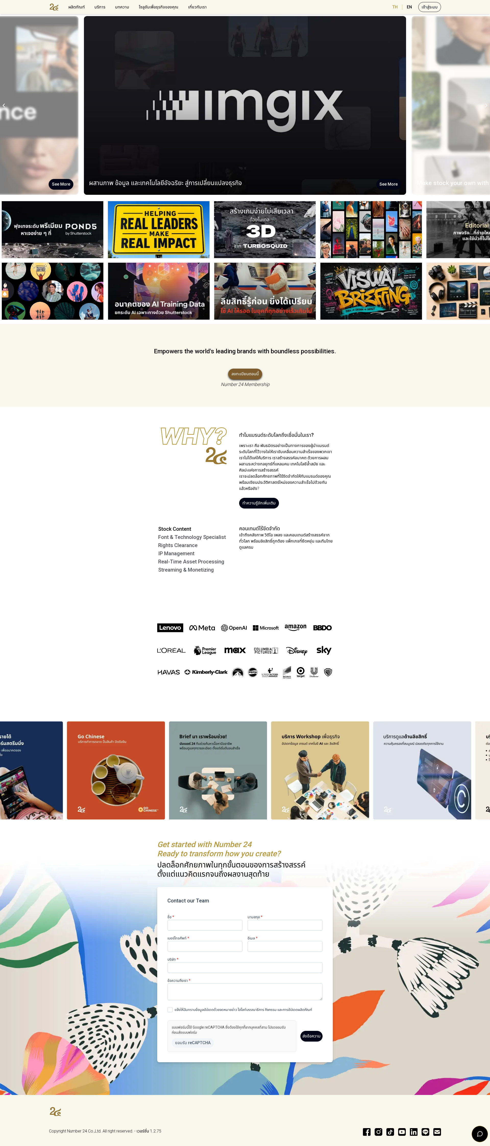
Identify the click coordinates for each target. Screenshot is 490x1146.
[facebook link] (367, 1132)
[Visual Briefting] (225, 291)
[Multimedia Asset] (331, 291)
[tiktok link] (390, 1132)
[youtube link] (402, 1132)
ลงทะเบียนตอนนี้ (245, 373)
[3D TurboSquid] (60, 229)
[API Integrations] (166, 229)
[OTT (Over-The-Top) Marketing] (378, 229)
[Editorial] (272, 229)
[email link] (437, 1132)
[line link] (425, 1132)
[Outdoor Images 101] (119, 291)
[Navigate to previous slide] (4, 105)
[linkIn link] (414, 1132)
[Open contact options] (480, 1134)
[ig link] (378, 1132)
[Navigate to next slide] (486, 105)
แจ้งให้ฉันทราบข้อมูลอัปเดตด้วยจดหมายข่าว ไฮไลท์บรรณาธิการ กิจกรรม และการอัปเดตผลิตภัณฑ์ (243, 1010)
